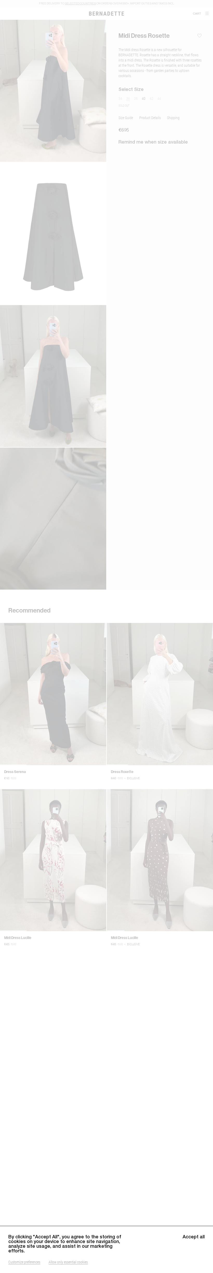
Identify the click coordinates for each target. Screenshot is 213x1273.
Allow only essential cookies (68, 1261)
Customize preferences (24, 1261)
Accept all (194, 1236)
